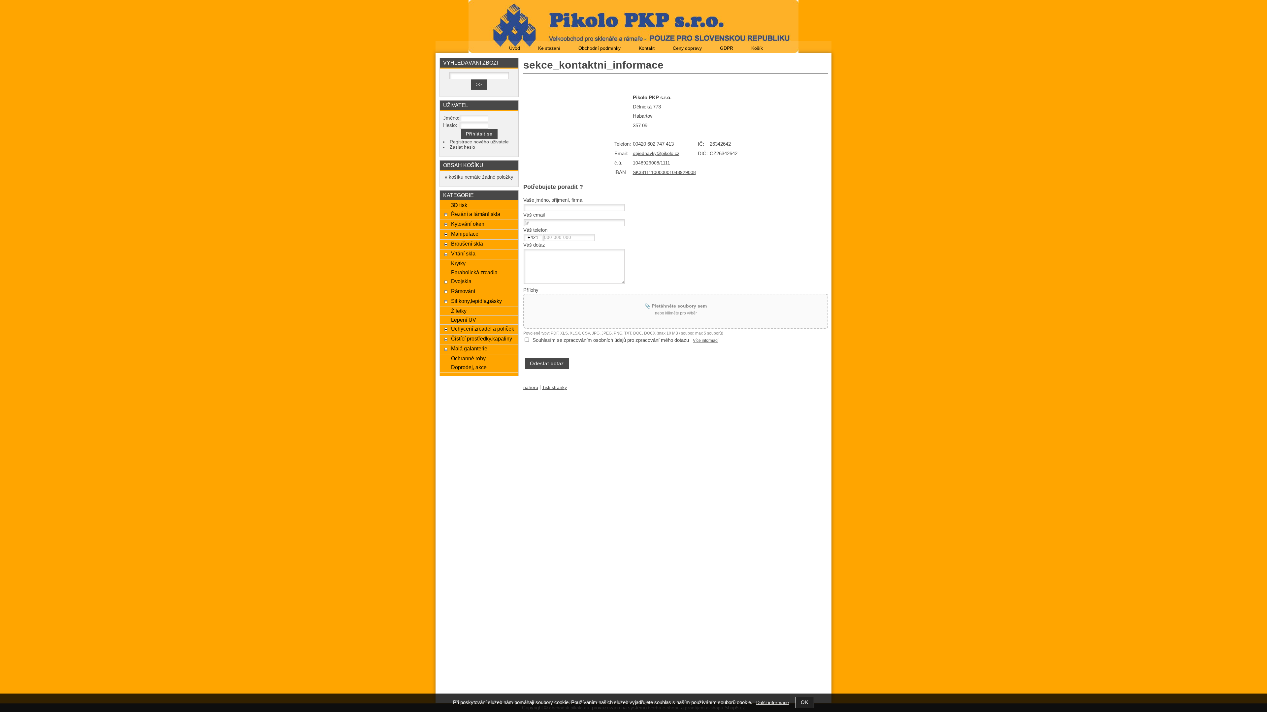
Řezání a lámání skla (475, 214)
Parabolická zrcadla (474, 272)
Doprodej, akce (469, 367)
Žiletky (459, 311)
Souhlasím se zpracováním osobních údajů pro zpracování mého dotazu (611, 340)
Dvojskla (461, 281)
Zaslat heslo (462, 147)
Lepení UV (463, 320)
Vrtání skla (463, 253)
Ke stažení (549, 48)
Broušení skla (467, 244)
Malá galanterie (469, 348)
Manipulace (464, 234)
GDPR (726, 48)
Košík (757, 48)
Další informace (772, 702)
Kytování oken (467, 224)
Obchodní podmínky (599, 48)
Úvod (514, 48)
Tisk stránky (554, 387)
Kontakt (647, 48)
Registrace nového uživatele (479, 141)
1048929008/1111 (651, 163)
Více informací (705, 340)
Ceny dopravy (687, 48)
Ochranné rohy (468, 358)
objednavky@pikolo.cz (656, 153)
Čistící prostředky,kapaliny (481, 338)
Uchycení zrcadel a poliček (482, 329)
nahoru (530, 387)
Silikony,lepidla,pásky (476, 301)
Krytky (458, 263)
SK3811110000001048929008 (664, 172)
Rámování (463, 291)
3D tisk (459, 205)
